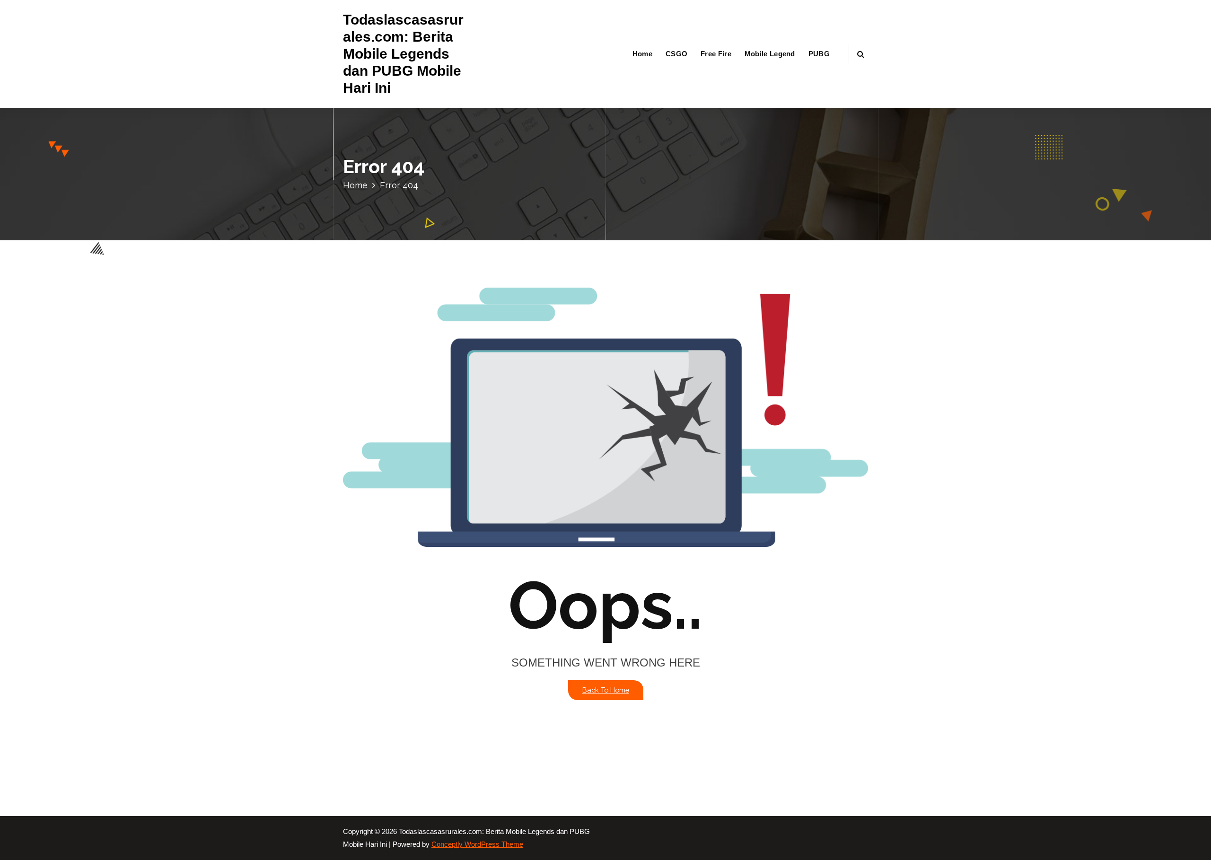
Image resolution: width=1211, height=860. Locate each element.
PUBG (819, 54)
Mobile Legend (770, 54)
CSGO (676, 54)
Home (642, 54)
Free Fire (716, 54)
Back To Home (605, 690)
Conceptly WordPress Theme (477, 844)
